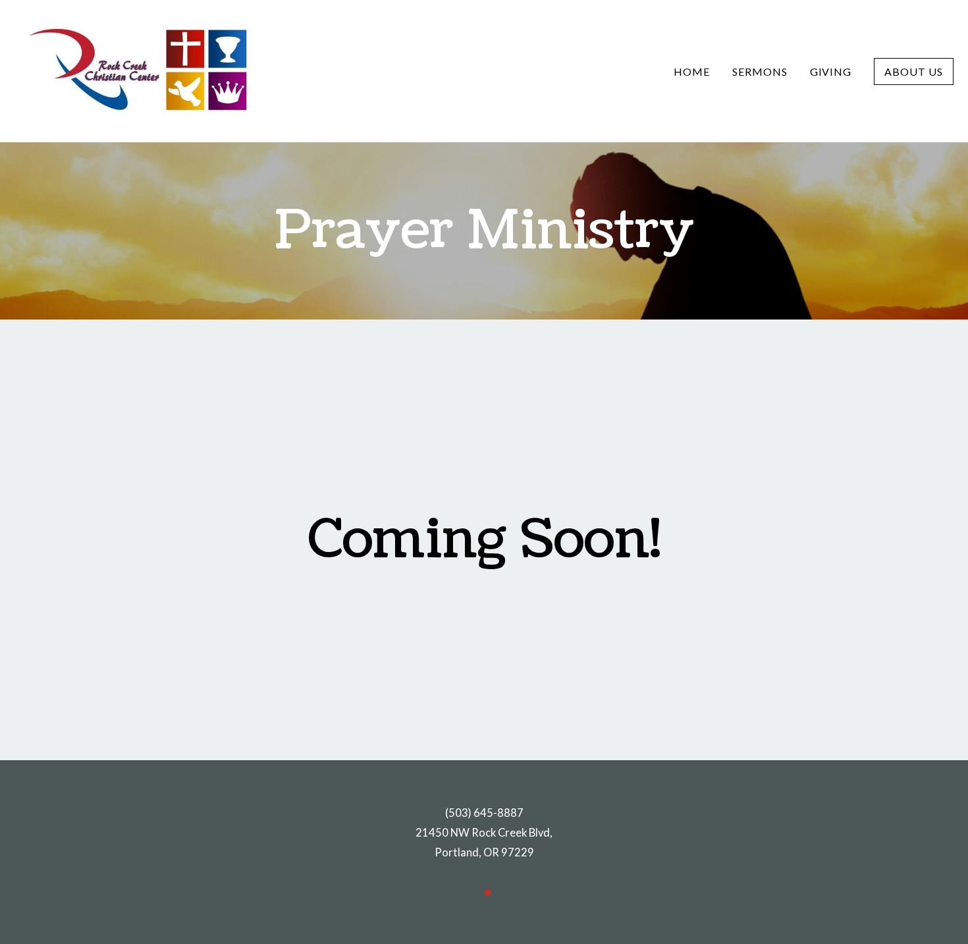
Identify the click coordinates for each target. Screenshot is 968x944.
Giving (831, 71)
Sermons (760, 71)
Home (692, 71)
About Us (913, 71)
